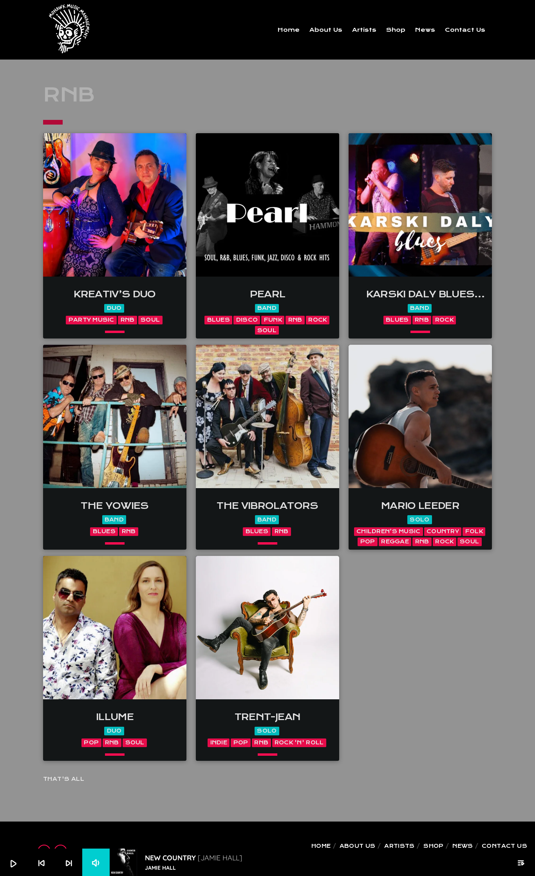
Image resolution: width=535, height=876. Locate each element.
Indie (218, 742)
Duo (114, 308)
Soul (150, 320)
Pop (367, 541)
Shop (395, 29)
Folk (474, 531)
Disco (247, 320)
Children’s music (388, 531)
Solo (419, 519)
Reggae (395, 541)
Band (267, 308)
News (425, 29)
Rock (317, 320)
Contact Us (465, 29)
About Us (325, 29)
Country (443, 531)
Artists (364, 29)
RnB (128, 320)
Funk (273, 320)
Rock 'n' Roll (299, 742)
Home (288, 29)
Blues (218, 320)
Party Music (91, 320)
